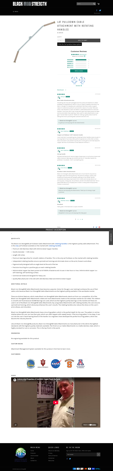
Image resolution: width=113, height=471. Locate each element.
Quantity (59, 36)
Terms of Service (52, 455)
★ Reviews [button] (111, 237)
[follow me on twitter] (100, 11)
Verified (78, 85)
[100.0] (74, 80)
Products (33, 453)
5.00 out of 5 (82, 54)
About (32, 458)
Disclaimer (51, 458)
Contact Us (34, 460)
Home (32, 450)
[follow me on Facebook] (97, 11)
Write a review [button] (79, 71)
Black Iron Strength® (21, 469)
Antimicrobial (34, 455)
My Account (97, 13)
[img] (61, 94)
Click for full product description (69, 44)
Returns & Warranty (53, 450)
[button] (70, 59)
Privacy (50, 453)
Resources (51, 460)
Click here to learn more (61, 349)
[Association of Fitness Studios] (21, 461)
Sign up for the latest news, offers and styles (78, 450)
